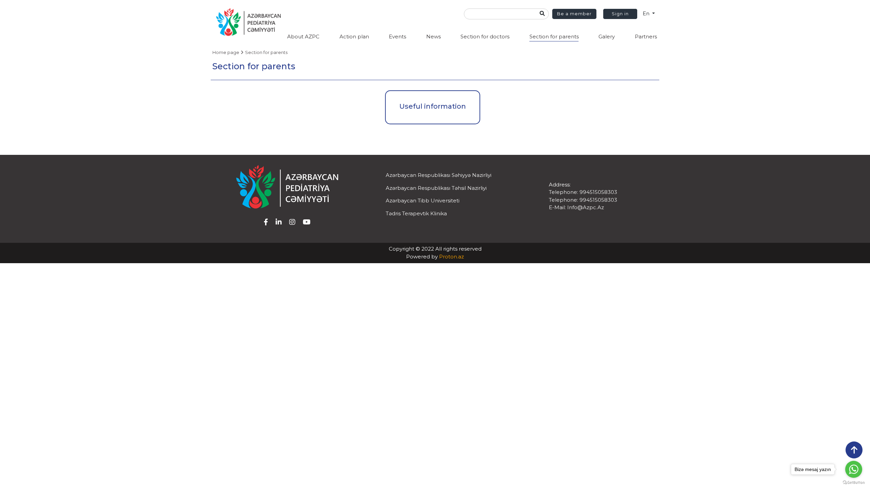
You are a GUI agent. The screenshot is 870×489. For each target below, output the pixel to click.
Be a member (574, 13)
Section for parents (554, 36)
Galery (606, 36)
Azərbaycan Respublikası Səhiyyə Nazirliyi (438, 175)
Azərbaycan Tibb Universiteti (422, 200)
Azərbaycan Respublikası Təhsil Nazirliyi (436, 188)
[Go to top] (854, 449)
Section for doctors (484, 36)
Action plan (354, 36)
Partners (646, 36)
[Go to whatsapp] (853, 469)
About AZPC (303, 36)
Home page (225, 52)
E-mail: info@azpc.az (576, 207)
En (647, 13)
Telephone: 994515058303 (583, 192)
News (433, 36)
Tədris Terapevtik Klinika (416, 213)
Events (397, 36)
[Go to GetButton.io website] (854, 482)
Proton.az (451, 256)
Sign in (620, 13)
